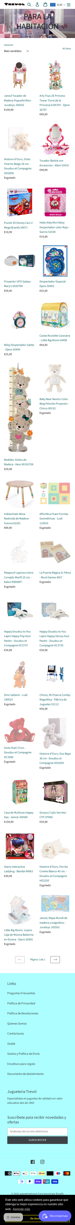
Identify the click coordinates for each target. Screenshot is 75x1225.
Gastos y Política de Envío (23, 1054)
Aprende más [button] (21, 1209)
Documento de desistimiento (25, 1074)
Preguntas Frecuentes (21, 993)
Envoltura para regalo (21, 1064)
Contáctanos (15, 1033)
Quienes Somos (17, 1023)
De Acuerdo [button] (37, 1218)
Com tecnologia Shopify (51, 1194)
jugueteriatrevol (28, 1194)
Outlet (11, 1044)
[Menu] (69, 4)
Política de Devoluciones (22, 1013)
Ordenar (8, 45)
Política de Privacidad (21, 1003)
